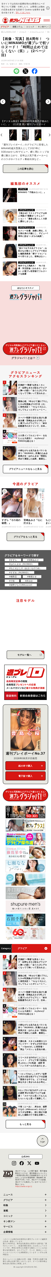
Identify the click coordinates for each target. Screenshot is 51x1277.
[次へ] (48, 101)
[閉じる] (48, 8)
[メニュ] (46, 20)
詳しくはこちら (23, 12)
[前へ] (3, 101)
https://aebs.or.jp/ (23, 1186)
